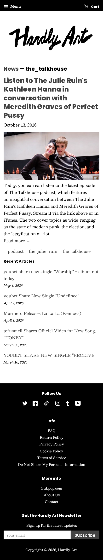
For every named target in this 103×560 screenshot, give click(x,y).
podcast (15, 251)
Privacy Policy (51, 444)
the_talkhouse (77, 251)
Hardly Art (67, 550)
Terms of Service (51, 458)
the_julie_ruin (43, 251)
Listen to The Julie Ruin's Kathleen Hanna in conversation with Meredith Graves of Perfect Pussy (51, 98)
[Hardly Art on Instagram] (57, 404)
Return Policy (51, 437)
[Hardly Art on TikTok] (46, 404)
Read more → (17, 240)
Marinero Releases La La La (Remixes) (42, 313)
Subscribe (85, 535)
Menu (15, 6)
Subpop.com (51, 488)
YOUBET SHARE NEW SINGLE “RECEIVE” (50, 355)
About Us (52, 495)
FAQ (51, 430)
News (11, 69)
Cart (94, 6)
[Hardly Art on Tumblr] (67, 404)
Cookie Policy (51, 451)
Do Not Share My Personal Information (51, 464)
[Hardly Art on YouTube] (78, 404)
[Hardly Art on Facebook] (35, 404)
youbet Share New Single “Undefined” (41, 295)
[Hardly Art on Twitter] (25, 404)
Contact (51, 501)
